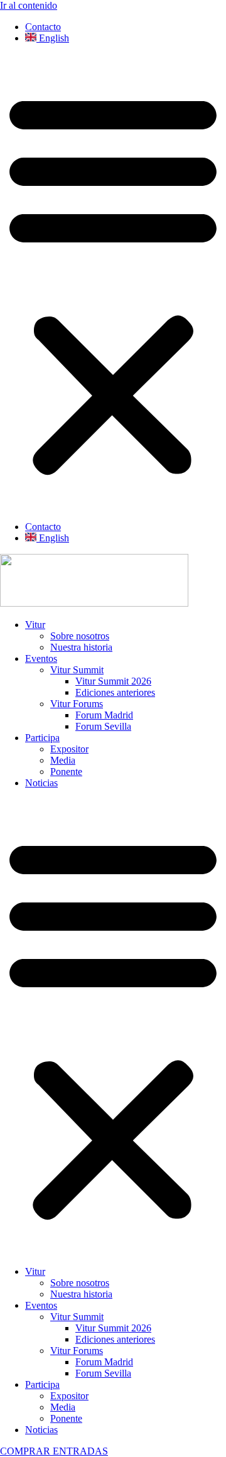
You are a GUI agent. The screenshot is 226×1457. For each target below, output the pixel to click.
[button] (113, 282)
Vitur (35, 624)
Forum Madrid (104, 715)
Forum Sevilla (103, 726)
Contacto (43, 26)
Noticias (41, 782)
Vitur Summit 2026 (113, 681)
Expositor (69, 749)
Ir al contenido (28, 5)
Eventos (41, 658)
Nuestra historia (81, 647)
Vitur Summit (77, 669)
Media (62, 760)
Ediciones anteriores (115, 692)
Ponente (66, 771)
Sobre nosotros (79, 636)
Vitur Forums (76, 703)
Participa (42, 737)
